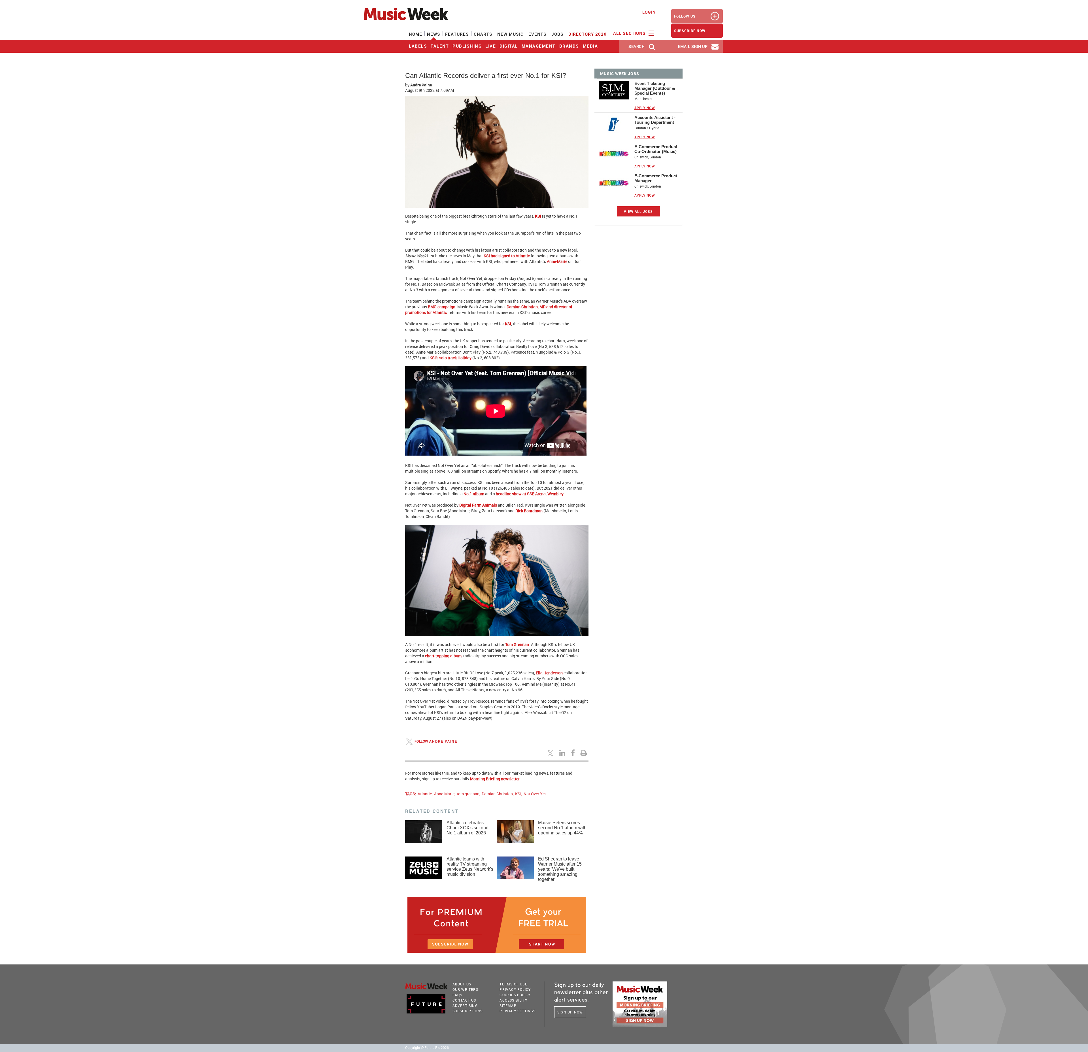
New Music (510, 34)
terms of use (513, 984)
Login (649, 12)
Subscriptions (467, 1011)
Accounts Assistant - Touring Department (654, 120)
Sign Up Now (570, 1012)
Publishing (467, 46)
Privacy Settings (518, 1011)
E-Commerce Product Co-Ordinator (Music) (655, 149)
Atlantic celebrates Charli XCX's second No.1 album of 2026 (467, 827)
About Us (461, 984)
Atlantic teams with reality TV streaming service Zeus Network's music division (470, 867)
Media (590, 46)
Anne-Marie (444, 793)
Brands (569, 46)
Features (457, 34)
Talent (440, 46)
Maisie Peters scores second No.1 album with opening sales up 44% (562, 827)
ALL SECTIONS (630, 33)
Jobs (557, 34)
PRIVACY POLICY (515, 989)
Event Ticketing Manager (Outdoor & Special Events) (654, 88)
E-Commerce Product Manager (655, 178)
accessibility (513, 1000)
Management (539, 46)
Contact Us (464, 1000)
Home (415, 34)
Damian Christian (497, 793)
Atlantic (425, 793)
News (433, 34)
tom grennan (468, 793)
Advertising (465, 1005)
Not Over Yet (535, 793)
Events (537, 34)
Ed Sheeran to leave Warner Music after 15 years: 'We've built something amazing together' (560, 869)
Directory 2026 (587, 34)
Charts (483, 34)
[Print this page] (584, 752)
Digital (509, 46)
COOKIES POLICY (515, 995)
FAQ (457, 995)
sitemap (508, 1005)
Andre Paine (421, 85)
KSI (518, 793)
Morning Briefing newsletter (495, 778)
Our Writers (465, 989)
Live (490, 46)
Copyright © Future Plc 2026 (427, 1047)
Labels (418, 46)
